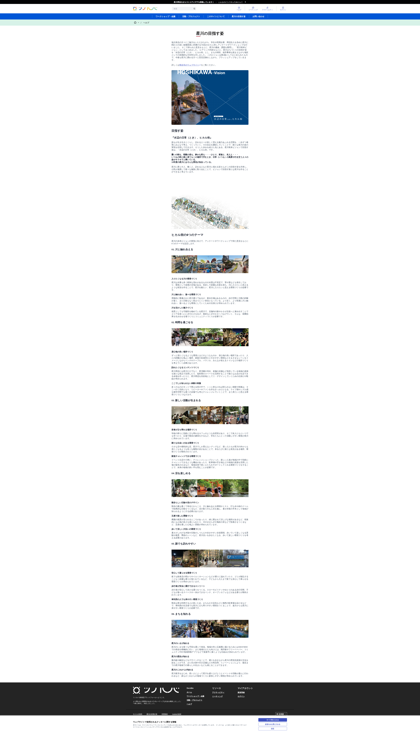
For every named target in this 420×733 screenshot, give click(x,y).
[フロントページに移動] (145, 9)
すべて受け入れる (273, 720)
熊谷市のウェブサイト (190, 65)
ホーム (189, 692)
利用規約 (165, 714)
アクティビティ (218, 692)
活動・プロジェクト (191, 16)
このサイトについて (216, 16)
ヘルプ (146, 22)
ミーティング (217, 696)
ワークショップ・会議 (165, 16)
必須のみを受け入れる (272, 724)
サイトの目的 (137, 714)
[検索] (194, 9)
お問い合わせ (258, 16)
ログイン (241, 696)
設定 (272, 729)
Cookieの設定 (176, 714)
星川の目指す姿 (239, 16)
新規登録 (241, 692)
